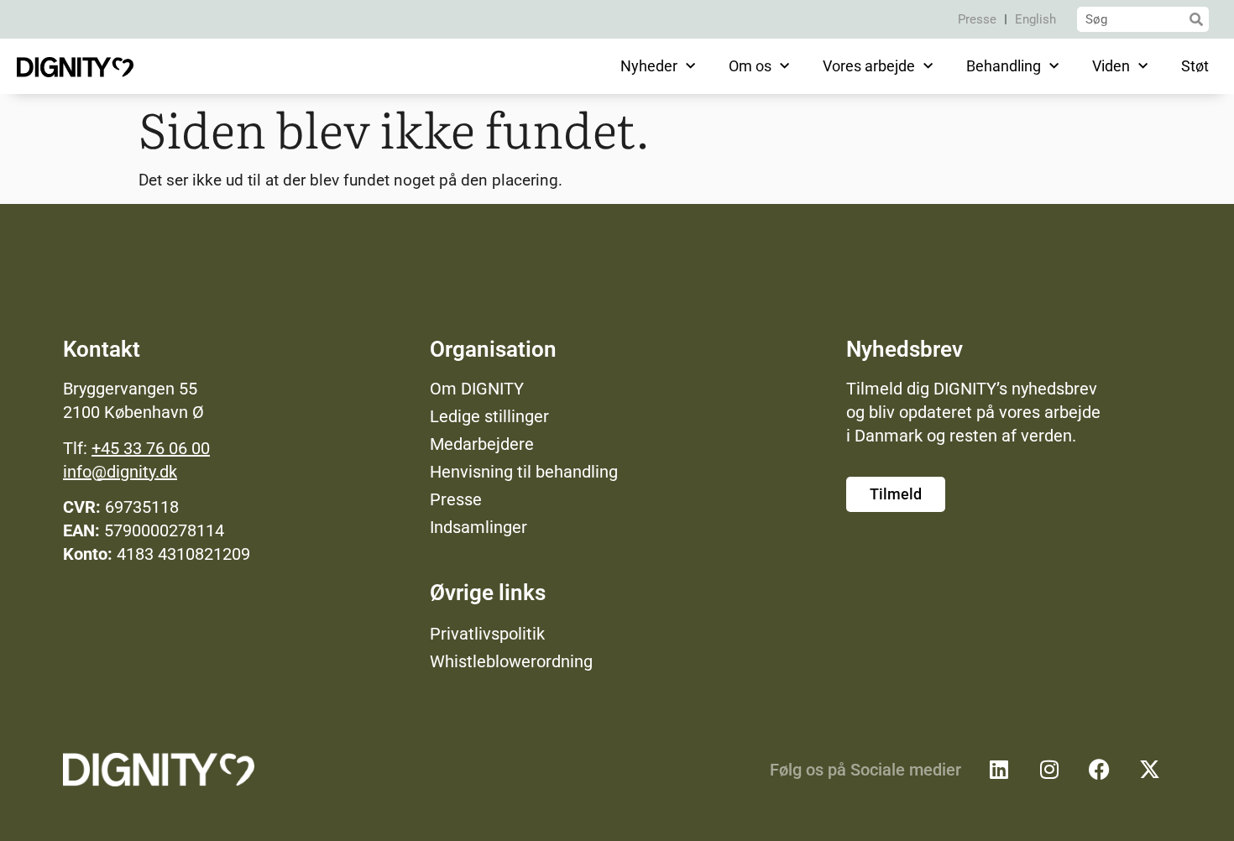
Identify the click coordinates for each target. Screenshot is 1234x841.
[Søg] (1196, 19)
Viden (1111, 66)
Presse (977, 19)
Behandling (1003, 66)
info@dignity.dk (120, 472)
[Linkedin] (999, 770)
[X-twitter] (1150, 770)
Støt (1195, 66)
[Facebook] (1100, 770)
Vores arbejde (869, 66)
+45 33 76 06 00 (151, 448)
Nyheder (648, 66)
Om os (750, 66)
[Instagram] (1049, 770)
